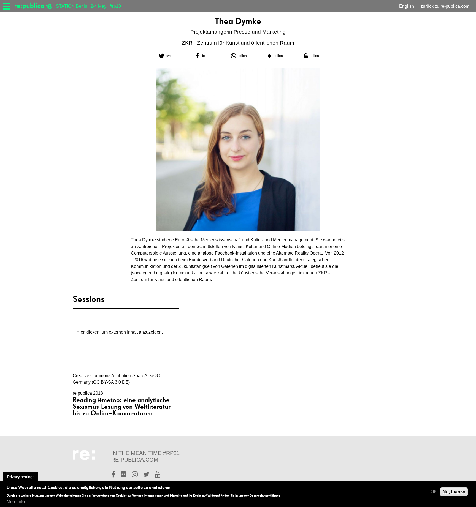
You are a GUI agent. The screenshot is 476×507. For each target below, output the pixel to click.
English (406, 6)
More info (16, 501)
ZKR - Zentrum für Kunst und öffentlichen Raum (238, 43)
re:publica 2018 (88, 393)
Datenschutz (88, 338)
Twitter (146, 475)
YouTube (158, 475)
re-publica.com (134, 460)
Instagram (135, 475)
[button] (166, 56)
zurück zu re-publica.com (445, 6)
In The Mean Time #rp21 (145, 453)
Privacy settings (20, 477)
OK (434, 491)
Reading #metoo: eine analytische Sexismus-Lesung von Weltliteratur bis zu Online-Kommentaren (122, 406)
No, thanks (454, 491)
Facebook (113, 475)
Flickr (123, 475)
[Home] (35, 6)
